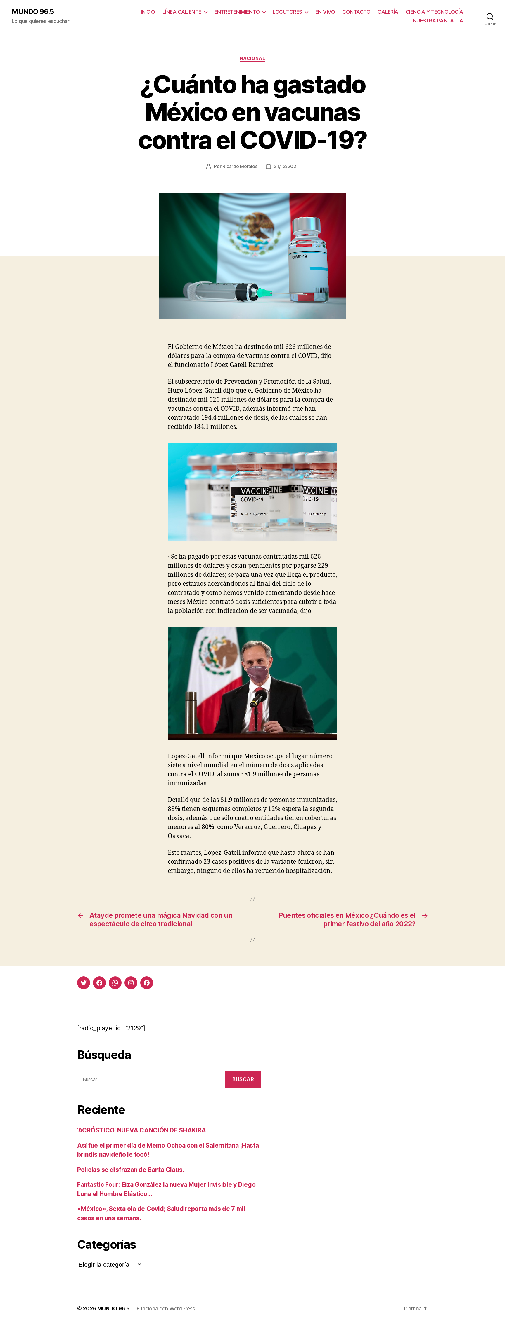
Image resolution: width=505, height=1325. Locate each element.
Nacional (252, 58)
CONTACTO (356, 12)
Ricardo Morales (239, 166)
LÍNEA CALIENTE (181, 12)
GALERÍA (388, 12)
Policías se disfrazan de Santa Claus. (130, 1169)
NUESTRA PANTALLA (438, 21)
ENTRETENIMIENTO (237, 12)
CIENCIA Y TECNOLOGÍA (434, 12)
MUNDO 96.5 (33, 11)
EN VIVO (325, 12)
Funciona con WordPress (165, 1308)
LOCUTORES (287, 12)
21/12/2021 (286, 166)
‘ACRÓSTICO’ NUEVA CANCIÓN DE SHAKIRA (141, 1130)
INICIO (148, 12)
